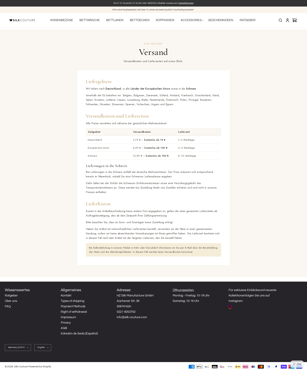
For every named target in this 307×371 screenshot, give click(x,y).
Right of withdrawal (74, 311)
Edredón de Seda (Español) (79, 333)
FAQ (8, 306)
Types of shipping (72, 301)
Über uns (11, 301)
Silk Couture (21, 366)
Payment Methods (73, 306)
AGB (64, 328)
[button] (191, 20)
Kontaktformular (186, 3)
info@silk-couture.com (167, 3)
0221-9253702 (149, 3)
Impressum (68, 317)
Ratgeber (11, 295)
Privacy (66, 322)
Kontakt (66, 295)
